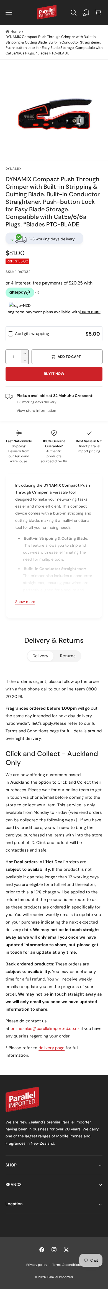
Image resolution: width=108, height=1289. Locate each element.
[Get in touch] (86, 12)
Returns (68, 656)
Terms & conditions (66, 1265)
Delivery (40, 656)
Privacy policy (36, 1265)
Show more (25, 601)
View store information (36, 410)
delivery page (51, 1048)
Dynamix (14, 169)
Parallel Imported (60, 1277)
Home (15, 31)
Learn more (90, 311)
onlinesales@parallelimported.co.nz (45, 1028)
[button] (9, 12)
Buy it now (54, 373)
